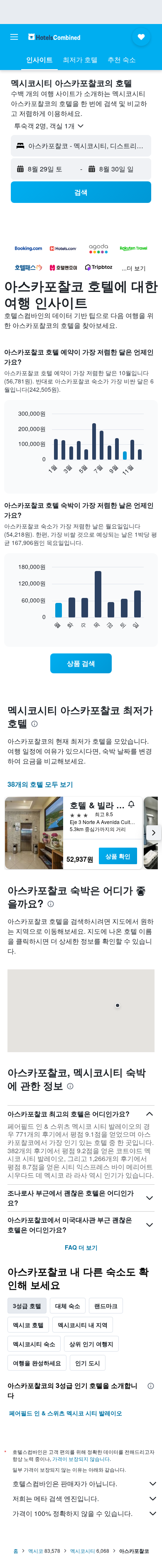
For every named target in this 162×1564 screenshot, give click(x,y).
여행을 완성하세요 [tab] (37, 1363)
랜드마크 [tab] (106, 1305)
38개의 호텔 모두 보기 (40, 784)
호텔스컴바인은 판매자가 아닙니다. (64, 1483)
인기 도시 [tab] (87, 1363)
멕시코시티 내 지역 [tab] (83, 1325)
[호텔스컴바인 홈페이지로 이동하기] (54, 36)
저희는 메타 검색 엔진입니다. (55, 1498)
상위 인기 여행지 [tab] (91, 1344)
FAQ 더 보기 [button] (81, 1247)
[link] (81, 663)
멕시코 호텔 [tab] (28, 1325)
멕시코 (35, 1550)
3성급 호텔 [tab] (27, 1305)
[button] (14, 37)
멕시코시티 (82, 1550)
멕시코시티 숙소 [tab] (34, 1344)
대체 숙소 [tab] (67, 1305)
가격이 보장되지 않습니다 (81, 1458)
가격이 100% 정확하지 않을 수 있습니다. (72, 1513)
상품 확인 (118, 856)
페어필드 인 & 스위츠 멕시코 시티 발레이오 (65, 1413)
